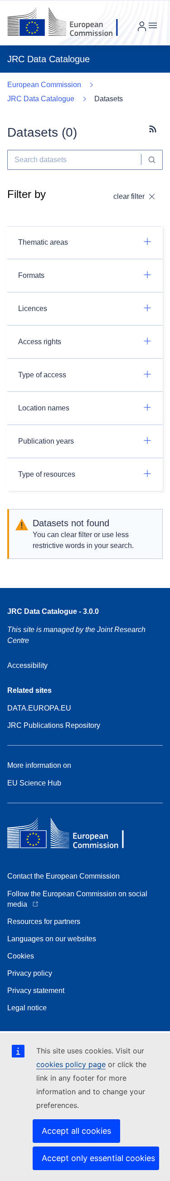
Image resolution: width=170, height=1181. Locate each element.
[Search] (152, 160)
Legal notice (27, 1008)
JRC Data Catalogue (40, 99)
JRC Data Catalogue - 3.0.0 (53, 611)
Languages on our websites (51, 939)
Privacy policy (29, 973)
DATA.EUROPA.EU (39, 708)
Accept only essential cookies (98, 1158)
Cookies (20, 956)
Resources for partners (43, 921)
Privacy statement (35, 990)
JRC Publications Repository (53, 725)
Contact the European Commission (63, 876)
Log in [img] (142, 26)
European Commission (44, 85)
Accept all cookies (76, 1131)
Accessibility (27, 665)
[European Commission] (69, 22)
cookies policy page (71, 1064)
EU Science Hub (34, 783)
